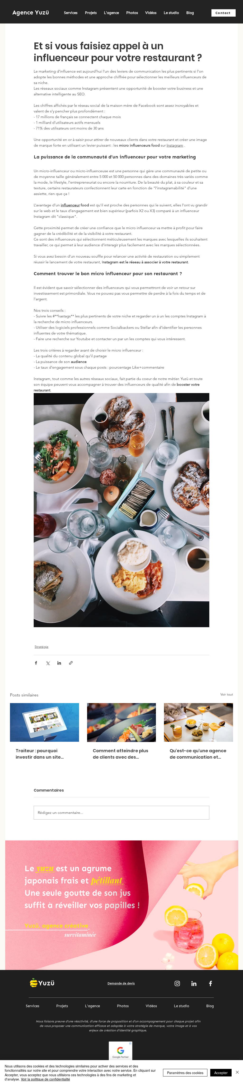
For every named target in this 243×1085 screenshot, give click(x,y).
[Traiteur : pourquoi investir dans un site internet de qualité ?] (44, 722)
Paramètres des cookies (185, 1072)
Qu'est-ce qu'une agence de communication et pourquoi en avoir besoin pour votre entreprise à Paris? (198, 754)
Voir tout (226, 694)
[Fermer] (237, 1072)
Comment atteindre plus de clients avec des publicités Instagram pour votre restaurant (120, 754)
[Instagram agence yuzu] (177, 983)
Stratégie (41, 647)
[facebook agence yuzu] (210, 983)
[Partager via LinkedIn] (59, 663)
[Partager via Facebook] (36, 663)
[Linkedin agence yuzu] (193, 983)
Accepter (221, 1072)
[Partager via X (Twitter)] (47, 663)
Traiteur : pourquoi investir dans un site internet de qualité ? (38, 754)
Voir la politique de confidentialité (45, 1079)
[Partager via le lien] (71, 663)
